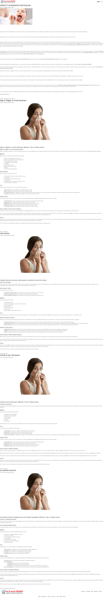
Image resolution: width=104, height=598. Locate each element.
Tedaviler (6, 98)
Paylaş (1, 94)
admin (12, 7)
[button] (100, 1)
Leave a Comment (11, 98)
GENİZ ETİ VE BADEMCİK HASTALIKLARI (15, 5)
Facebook (4, 94)
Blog (92, 591)
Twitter (7, 94)
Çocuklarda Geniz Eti (8, 470)
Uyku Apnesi (4, 233)
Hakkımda (96, 591)
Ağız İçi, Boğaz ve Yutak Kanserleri (13, 100)
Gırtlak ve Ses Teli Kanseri (10, 355)
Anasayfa (83, 591)
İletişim (100, 591)
